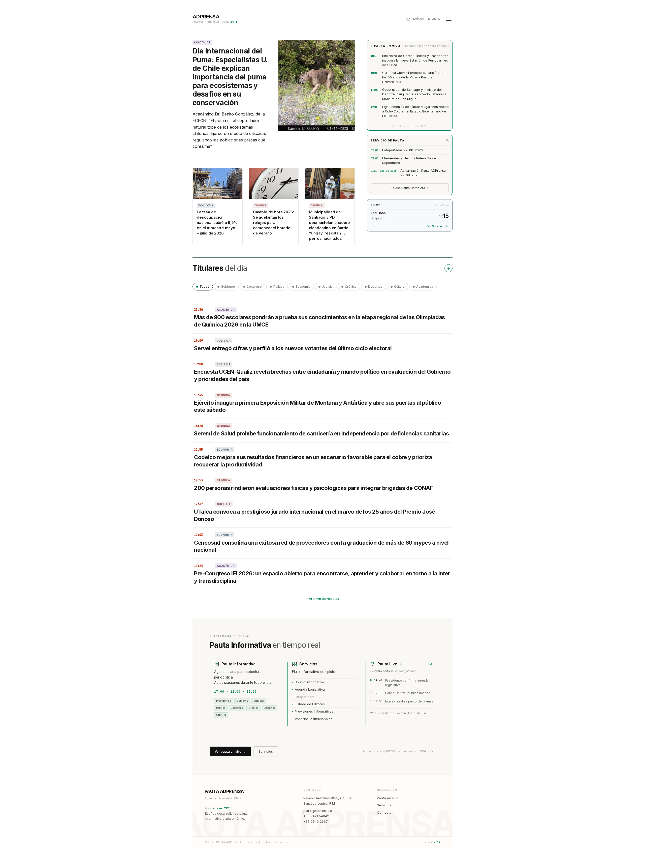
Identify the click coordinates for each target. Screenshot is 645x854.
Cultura (399, 286)
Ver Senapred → (437, 226)
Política (278, 286)
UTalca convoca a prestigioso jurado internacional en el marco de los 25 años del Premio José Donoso (314, 515)
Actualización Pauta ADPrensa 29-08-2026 (423, 173)
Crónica (351, 286)
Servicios (266, 751)
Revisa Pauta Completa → (410, 188)
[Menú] (449, 19)
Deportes (375, 286)
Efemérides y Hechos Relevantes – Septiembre (409, 160)
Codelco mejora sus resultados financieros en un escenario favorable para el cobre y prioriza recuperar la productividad (313, 461)
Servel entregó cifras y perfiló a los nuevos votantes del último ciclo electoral (293, 348)
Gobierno (228, 286)
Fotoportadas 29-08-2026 (402, 150)
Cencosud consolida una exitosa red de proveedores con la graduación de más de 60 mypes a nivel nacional (321, 546)
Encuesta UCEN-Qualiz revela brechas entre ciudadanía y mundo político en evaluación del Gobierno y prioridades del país (322, 375)
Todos (204, 286)
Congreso (254, 286)
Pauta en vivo (387, 798)
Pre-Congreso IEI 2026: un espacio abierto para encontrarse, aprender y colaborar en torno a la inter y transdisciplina (322, 577)
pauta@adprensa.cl (318, 811)
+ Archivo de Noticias (322, 599)
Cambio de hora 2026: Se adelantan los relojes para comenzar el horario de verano (273, 222)
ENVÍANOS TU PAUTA (426, 18)
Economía (303, 286)
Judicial (327, 286)
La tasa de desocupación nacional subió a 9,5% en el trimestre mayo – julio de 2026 (217, 222)
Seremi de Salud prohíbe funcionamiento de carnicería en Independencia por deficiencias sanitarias (321, 433)
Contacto (384, 812)
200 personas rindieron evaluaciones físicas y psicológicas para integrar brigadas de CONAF (313, 488)
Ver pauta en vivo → (230, 751)
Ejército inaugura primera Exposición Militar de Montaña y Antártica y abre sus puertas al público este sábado (317, 406)
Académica (424, 286)
